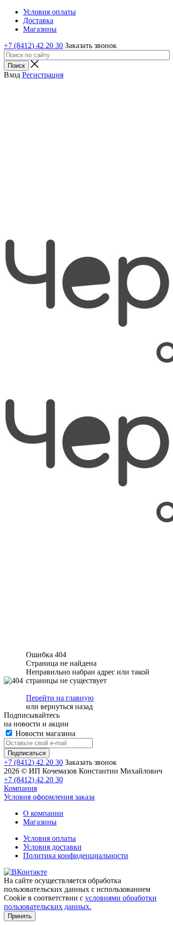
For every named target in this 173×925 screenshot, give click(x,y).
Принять (20, 916)
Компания (20, 788)
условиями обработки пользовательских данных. (80, 902)
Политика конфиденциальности (75, 855)
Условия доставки (52, 847)
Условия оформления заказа (49, 797)
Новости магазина (44, 733)
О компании (43, 813)
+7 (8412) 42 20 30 (33, 45)
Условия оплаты (49, 838)
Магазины (40, 822)
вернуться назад (66, 706)
